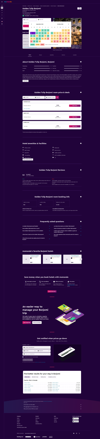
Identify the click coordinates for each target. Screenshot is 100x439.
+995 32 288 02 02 (26, 14)
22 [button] (37, 38)
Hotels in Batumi (55, 382)
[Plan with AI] (1, 15)
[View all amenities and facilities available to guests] (81, 143)
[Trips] (1, 18)
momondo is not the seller (29, 404)
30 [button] (39, 41)
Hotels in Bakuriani (55, 389)
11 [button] (45, 33)
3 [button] (42, 30)
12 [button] (48, 33)
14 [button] (34, 35)
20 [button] (31, 38)
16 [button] (39, 35)
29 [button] (37, 41)
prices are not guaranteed (47, 401)
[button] (2, 2)
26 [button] (48, 38)
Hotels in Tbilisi (27, 382)
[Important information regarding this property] (81, 197)
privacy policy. (43, 362)
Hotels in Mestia (55, 390)
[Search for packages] (1, 12)
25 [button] (45, 38)
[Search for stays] (1, 8)
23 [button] (39, 38)
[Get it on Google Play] (76, 419)
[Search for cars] (1, 10)
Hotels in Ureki (55, 387)
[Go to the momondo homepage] (8, 1)
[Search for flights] (1, 5)
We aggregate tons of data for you (31, 406)
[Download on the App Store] (76, 421)
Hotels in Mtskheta (27, 390)
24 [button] (42, 38)
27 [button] (31, 41)
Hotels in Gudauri (27, 384)
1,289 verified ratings (34, 15)
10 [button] (42, 33)
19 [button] (48, 35)
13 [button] (31, 35)
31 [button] (68, 41)
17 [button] (42, 35)
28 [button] (34, 41)
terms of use (37, 362)
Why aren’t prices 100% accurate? (31, 408)
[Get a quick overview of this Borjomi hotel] (81, 62)
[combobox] (38, 347)
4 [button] (45, 30)
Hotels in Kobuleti (27, 389)
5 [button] (54, 33)
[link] (52, 291)
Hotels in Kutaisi (27, 387)
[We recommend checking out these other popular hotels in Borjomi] (81, 251)
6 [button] (31, 33)
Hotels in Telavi (55, 384)
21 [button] (34, 38)
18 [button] (45, 35)
